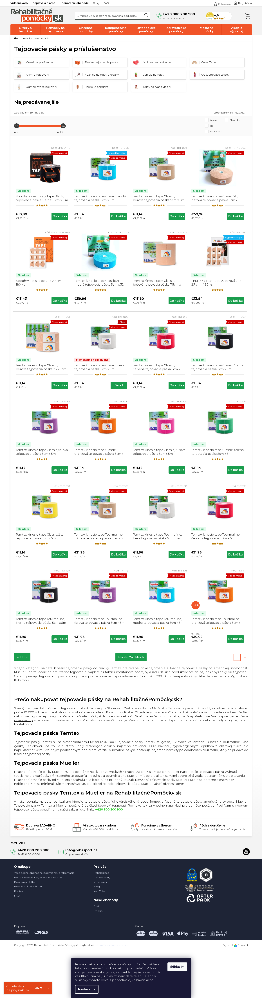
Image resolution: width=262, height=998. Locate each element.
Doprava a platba (43, 3)
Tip (212, 125)
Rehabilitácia (101, 872)
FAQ (106, 3)
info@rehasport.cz (81, 850)
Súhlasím (177, 966)
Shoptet (243, 945)
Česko (98, 906)
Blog (96, 3)
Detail (118, 385)
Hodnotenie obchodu (74, 3)
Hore (24, 657)
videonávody (23, 720)
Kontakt (19, 891)
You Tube (100, 891)
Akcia (213, 120)
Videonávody (19, 3)
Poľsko (98, 911)
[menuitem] (25, 29)
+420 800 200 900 (33, 850)
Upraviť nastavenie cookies (112, 945)
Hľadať (146, 16)
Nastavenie (86, 989)
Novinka (235, 120)
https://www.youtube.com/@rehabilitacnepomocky (246, 851)
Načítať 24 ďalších (131, 657)
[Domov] (15, 38)
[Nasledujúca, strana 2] (237, 657)
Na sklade (216, 131)
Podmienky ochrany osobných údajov (38, 877)
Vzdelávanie (101, 882)
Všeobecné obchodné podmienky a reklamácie (44, 872)
